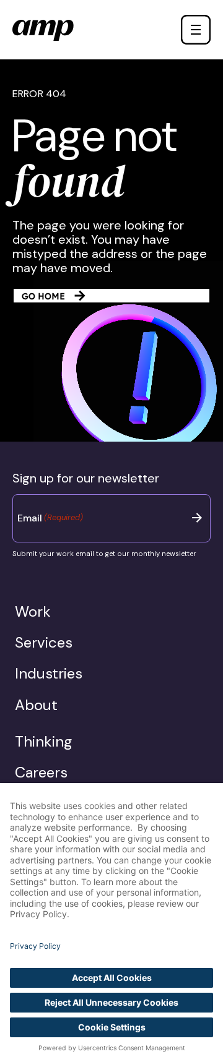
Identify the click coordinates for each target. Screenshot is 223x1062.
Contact (173, 29)
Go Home (44, 296)
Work (33, 611)
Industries (48, 673)
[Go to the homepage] (43, 30)
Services (43, 642)
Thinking (43, 741)
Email (50, 518)
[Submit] (197, 517)
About (36, 704)
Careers (41, 772)
